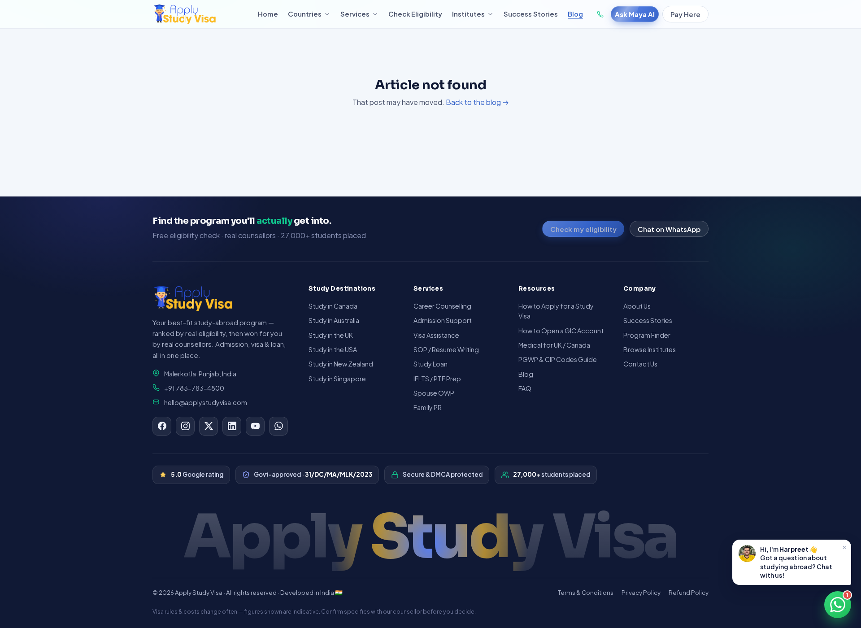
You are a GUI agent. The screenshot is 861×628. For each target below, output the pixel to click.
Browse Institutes (649, 349)
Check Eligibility (415, 14)
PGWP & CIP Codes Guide (557, 359)
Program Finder (646, 335)
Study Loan (430, 364)
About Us (637, 306)
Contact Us (640, 364)
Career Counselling (442, 306)
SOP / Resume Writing (446, 349)
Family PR (427, 407)
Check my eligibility (583, 229)
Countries (305, 14)
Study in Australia (334, 320)
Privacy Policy (641, 592)
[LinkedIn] (231, 426)
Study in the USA (333, 349)
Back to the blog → (477, 102)
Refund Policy (689, 592)
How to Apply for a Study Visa (556, 311)
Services (355, 14)
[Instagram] (185, 426)
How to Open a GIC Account (561, 331)
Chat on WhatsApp (669, 229)
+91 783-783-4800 (194, 388)
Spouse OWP (433, 393)
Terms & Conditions (585, 592)
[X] (208, 426)
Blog (575, 14)
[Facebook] (161, 426)
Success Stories (531, 14)
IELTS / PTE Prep (437, 379)
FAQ (524, 388)
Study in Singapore (337, 379)
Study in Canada (333, 306)
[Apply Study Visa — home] (200, 14)
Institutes (468, 14)
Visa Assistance (436, 335)
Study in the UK (331, 335)
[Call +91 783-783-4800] (600, 14)
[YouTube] (255, 426)
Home (268, 14)
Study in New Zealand (341, 364)
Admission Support (442, 320)
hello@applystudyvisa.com (205, 402)
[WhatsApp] (278, 426)
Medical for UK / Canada (554, 345)
